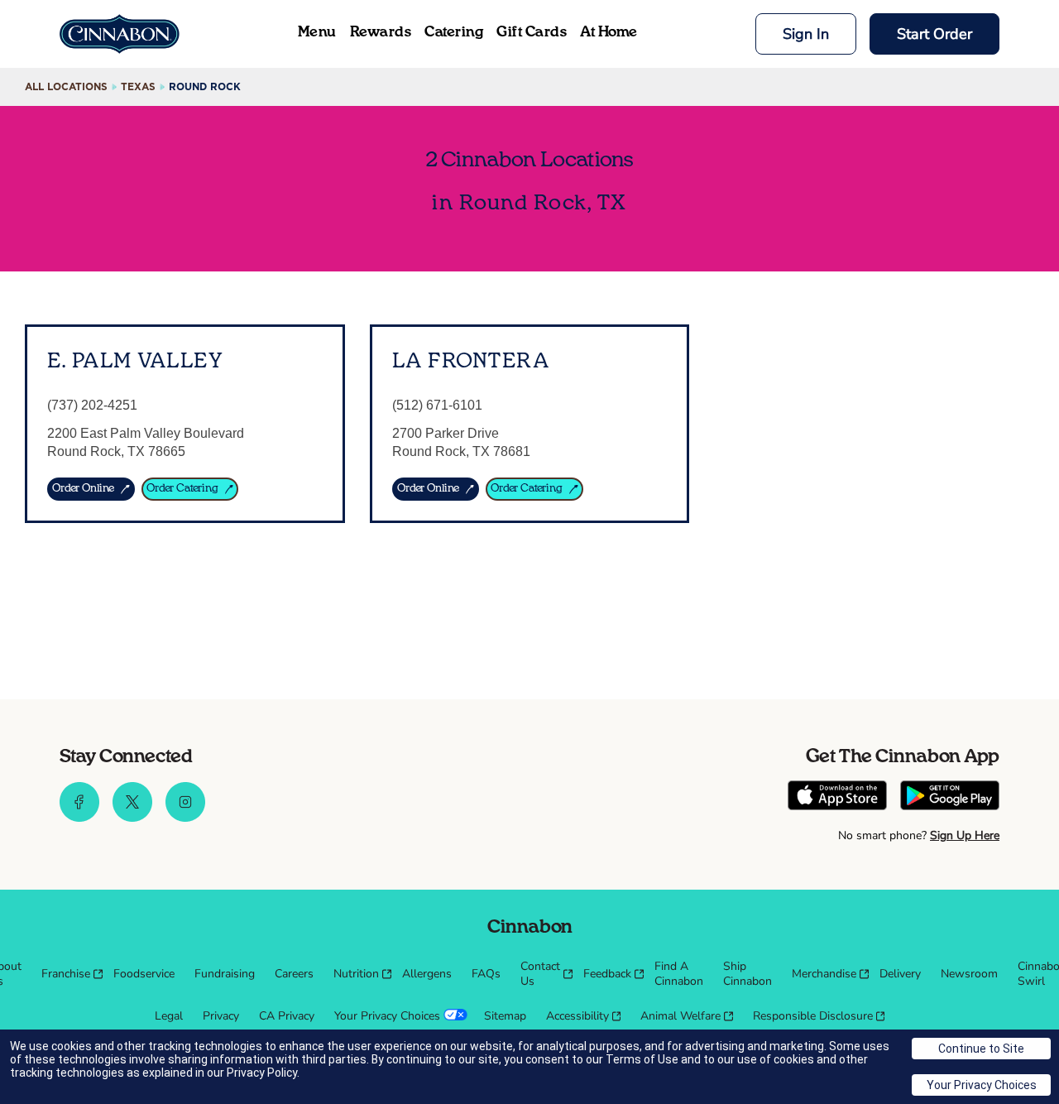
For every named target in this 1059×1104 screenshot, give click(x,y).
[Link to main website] (120, 34)
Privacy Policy (262, 1072)
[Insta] (185, 817)
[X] (132, 817)
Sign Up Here (964, 835)
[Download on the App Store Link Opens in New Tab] (837, 797)
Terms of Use (642, 1059)
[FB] (79, 817)
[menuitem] (67, 974)
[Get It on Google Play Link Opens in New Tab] (949, 797)
